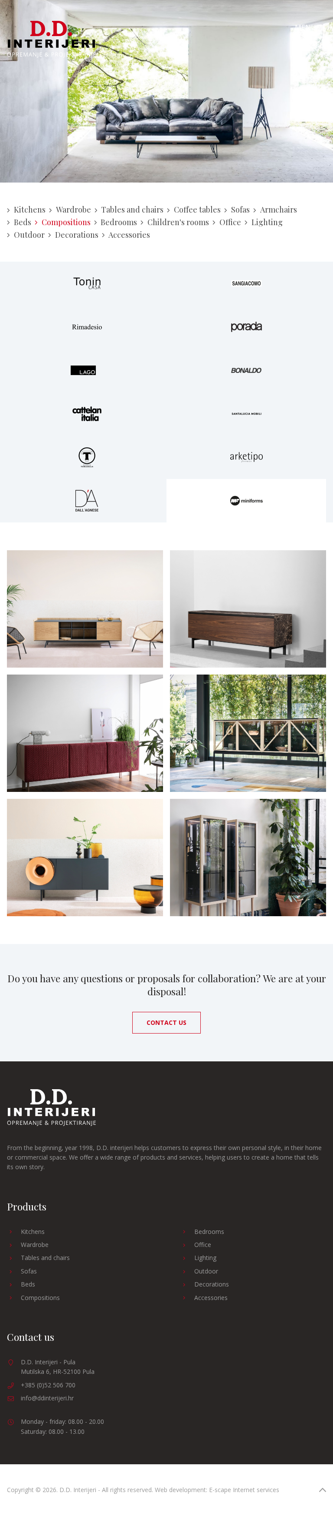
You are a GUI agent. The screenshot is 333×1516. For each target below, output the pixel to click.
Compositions (66, 222)
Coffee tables (197, 209)
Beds (22, 222)
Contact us (166, 1022)
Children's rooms (178, 222)
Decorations (76, 234)
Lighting (267, 222)
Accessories (129, 234)
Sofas (240, 209)
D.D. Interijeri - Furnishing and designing (51, 39)
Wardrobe (73, 209)
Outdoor (29, 234)
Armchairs (278, 209)
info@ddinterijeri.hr (47, 1398)
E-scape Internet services (244, 1490)
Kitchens (30, 209)
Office (230, 222)
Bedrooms (119, 222)
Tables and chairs (132, 209)
